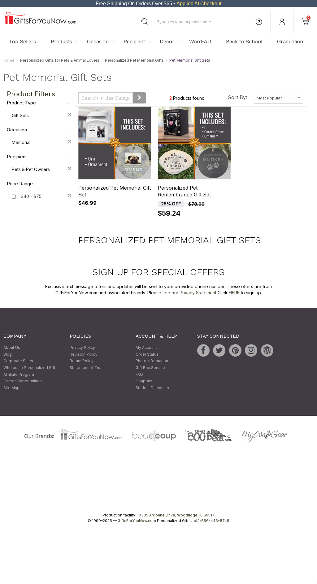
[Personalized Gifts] (39, 22)
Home (9, 60)
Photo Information (152, 361)
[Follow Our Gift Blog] (267, 351)
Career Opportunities (22, 381)
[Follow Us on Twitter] (219, 351)
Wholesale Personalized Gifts (30, 367)
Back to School (244, 41)
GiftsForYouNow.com (137, 521)
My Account (146, 347)
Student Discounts (152, 387)
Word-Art (200, 41)
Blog (7, 354)
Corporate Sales (18, 361)
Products (61, 41)
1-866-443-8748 (213, 521)
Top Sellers (22, 41)
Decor (167, 41)
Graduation (290, 41)
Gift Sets (41, 115)
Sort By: (237, 97)
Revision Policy (84, 354)
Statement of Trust (87, 367)
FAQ (139, 374)
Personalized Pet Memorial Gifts (134, 60)
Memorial (41, 142)
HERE (234, 292)
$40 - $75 (31, 196)
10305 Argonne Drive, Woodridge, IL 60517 (176, 515)
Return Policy (81, 361)
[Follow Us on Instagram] (251, 351)
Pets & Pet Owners (41, 169)
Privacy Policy (82, 347)
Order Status (147, 354)
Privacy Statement (198, 292)
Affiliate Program (18, 374)
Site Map (11, 387)
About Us (11, 347)
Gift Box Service (150, 367)
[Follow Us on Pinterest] (235, 351)
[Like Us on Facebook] (203, 351)
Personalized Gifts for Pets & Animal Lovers (59, 60)
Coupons (144, 381)
